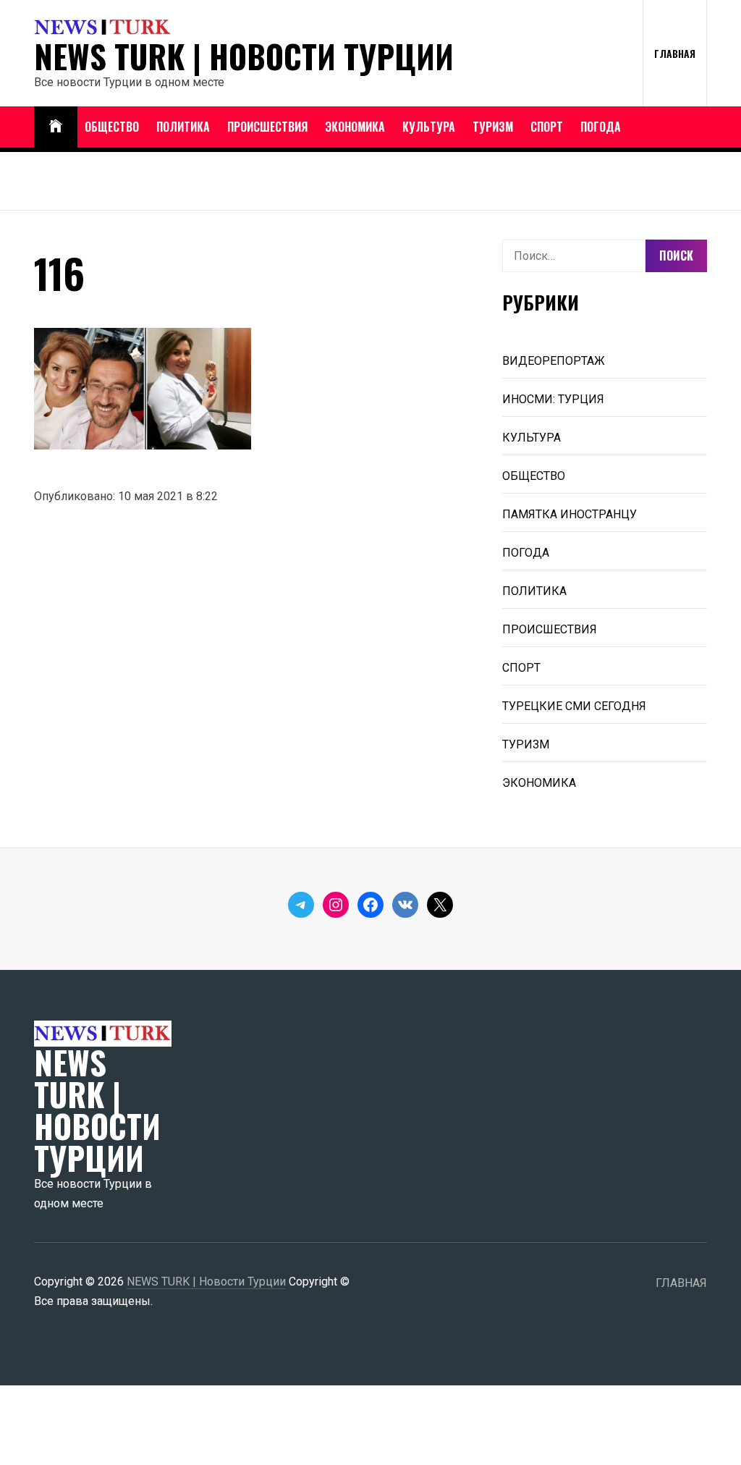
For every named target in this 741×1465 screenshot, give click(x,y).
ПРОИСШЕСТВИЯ (267, 126)
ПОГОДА (600, 126)
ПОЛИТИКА (183, 126)
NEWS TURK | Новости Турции (244, 56)
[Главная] (55, 127)
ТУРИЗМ (493, 126)
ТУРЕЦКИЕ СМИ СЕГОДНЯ (574, 706)
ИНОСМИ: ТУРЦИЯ (553, 399)
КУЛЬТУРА (428, 126)
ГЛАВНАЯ (674, 53)
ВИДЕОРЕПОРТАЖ (553, 361)
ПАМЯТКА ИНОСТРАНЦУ (569, 514)
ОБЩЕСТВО (112, 126)
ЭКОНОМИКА (355, 126)
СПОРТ (546, 126)
